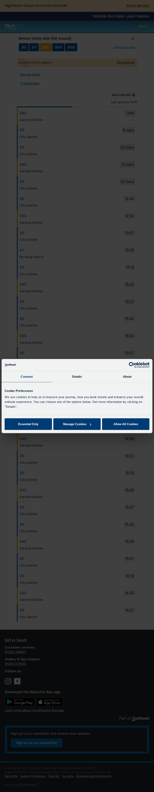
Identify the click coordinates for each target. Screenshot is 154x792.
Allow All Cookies (125, 424)
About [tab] (127, 376)
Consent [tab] (27, 376)
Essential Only (28, 424)
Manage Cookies (74, 424)
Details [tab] (77, 376)
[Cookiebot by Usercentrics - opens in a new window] (131, 365)
